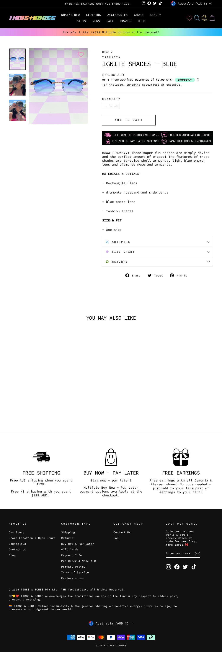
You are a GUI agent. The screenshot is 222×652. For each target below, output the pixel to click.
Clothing (93, 15)
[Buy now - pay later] (111, 457)
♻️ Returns (117, 261)
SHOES (139, 15)
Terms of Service (75, 572)
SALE (110, 21)
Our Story (16, 532)
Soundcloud (17, 543)
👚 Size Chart (120, 251)
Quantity (111, 99)
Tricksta (111, 57)
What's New (70, 15)
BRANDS (125, 21)
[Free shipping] (41, 457)
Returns (67, 538)
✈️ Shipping (118, 242)
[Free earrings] (180, 457)
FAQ (116, 538)
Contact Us (17, 549)
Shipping (133, 84)
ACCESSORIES (117, 15)
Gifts (81, 21)
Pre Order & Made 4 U (78, 561)
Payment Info (71, 555)
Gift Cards (69, 549)
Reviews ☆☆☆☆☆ (72, 578)
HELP (141, 21)
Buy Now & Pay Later (77, 543)
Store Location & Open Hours (32, 538)
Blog (12, 555)
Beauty (155, 15)
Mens (96, 21)
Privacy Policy (73, 566)
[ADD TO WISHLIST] (80, 54)
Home (105, 52)
